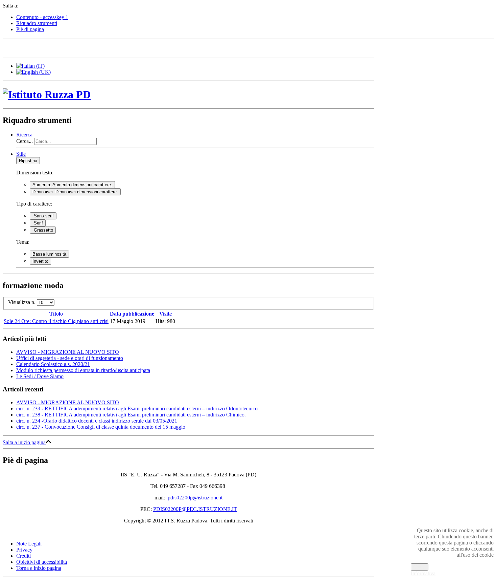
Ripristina (28, 160)
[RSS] (73, 47)
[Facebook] (8, 47)
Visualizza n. (22, 302)
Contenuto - (42, 17)
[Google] (34, 47)
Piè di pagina (30, 29)
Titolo (56, 314)
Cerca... (24, 141)
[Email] (60, 47)
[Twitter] (21, 47)
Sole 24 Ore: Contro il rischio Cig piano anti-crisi (56, 321)
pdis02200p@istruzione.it (195, 497)
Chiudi (419, 567)
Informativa (423, 573)
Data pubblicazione (132, 314)
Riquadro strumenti (36, 23)
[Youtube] (47, 47)
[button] (24, 134)
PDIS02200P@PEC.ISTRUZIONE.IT (195, 509)
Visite (165, 314)
